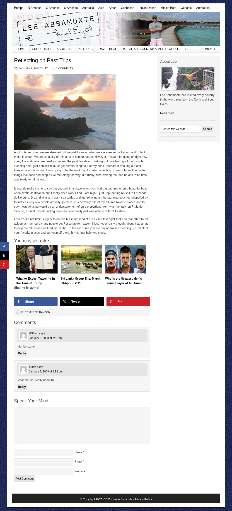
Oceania (185, 9)
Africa (111, 9)
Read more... (168, 113)
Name (78, 452)
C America (52, 9)
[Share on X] (4, 255)
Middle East (167, 9)
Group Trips (42, 49)
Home (21, 49)
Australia (87, 9)
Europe (17, 9)
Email (78, 461)
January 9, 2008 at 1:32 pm (46, 371)
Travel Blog (107, 49)
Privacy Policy (143, 499)
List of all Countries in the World (150, 49)
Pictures (85, 49)
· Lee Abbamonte (121, 499)
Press (190, 49)
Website (80, 471)
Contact (208, 49)
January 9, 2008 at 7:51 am (46, 338)
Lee (46, 68)
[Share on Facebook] (4, 246)
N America (33, 9)
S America (70, 9)
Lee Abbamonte (116, 29)
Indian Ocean (146, 9)
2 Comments (64, 68)
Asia (100, 9)
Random (44, 312)
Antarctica (202, 9)
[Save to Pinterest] (4, 264)
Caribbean (126, 9)
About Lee (65, 49)
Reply (22, 353)
